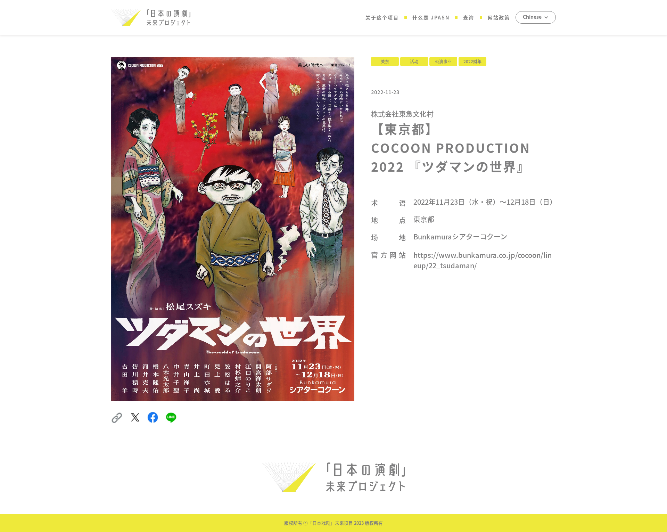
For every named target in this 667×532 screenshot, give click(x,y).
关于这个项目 (382, 17)
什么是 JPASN (431, 17)
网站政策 (499, 17)
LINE (170, 415)
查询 (468, 17)
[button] (536, 17)
